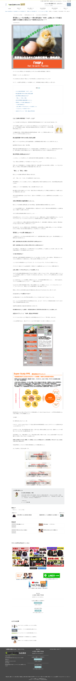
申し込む (37, 602)
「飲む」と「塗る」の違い (21, 98)
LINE (37, 610)
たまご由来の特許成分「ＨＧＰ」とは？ (24, 91)
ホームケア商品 (21, 509)
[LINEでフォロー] (70, 1)
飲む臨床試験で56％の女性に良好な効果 (24, 93)
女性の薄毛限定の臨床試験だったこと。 (24, 100)
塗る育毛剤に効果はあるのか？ (22, 95)
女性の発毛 (17, 676)
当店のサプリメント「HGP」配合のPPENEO (25, 111)
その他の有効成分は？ (20, 104)
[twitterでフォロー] (23, 502)
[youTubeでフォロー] (27, 502)
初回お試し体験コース (10, 676)
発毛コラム (15, 509)
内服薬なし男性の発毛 (24, 676)
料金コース (50, 676)
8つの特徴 (45, 676)
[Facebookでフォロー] (24, 502)
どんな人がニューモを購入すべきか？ (23, 108)
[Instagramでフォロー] (67, 1)
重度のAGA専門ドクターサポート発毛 (35, 676)
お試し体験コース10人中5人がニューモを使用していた (26, 106)
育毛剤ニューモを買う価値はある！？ (24, 102)
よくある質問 (55, 676)
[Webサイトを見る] (21, 502)
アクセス (65, 1)
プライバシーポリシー (66, 676)
